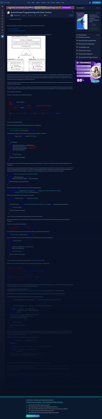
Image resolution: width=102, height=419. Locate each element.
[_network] (3, 24)
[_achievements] (3, 21)
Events (58, 2)
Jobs (48, 2)
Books (53, 2)
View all (98, 8)
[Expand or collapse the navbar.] (3, 6)
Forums (43, 2)
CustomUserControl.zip (15, 19)
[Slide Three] (40, 7)
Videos (38, 2)
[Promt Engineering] (88, 72)
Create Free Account (33, 416)
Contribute (97, 2)
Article (71, 15)
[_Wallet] (3, 15)
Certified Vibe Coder (83, 47)
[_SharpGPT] (3, 32)
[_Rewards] (3, 30)
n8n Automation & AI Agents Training (87, 57)
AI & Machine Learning (84, 37)
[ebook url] (82, 29)
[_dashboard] (3, 12)
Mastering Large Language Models (87, 40)
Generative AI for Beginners (85, 54)
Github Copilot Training (84, 50)
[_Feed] (3, 9)
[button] (40, 15)
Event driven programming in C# (17, 30)
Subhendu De (17, 15)
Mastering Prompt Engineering (86, 44)
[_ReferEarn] (3, 27)
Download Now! (94, 28)
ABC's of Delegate (14, 28)
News (33, 2)
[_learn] (3, 18)
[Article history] (23, 15)
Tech (29, 2)
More (62, 2)
